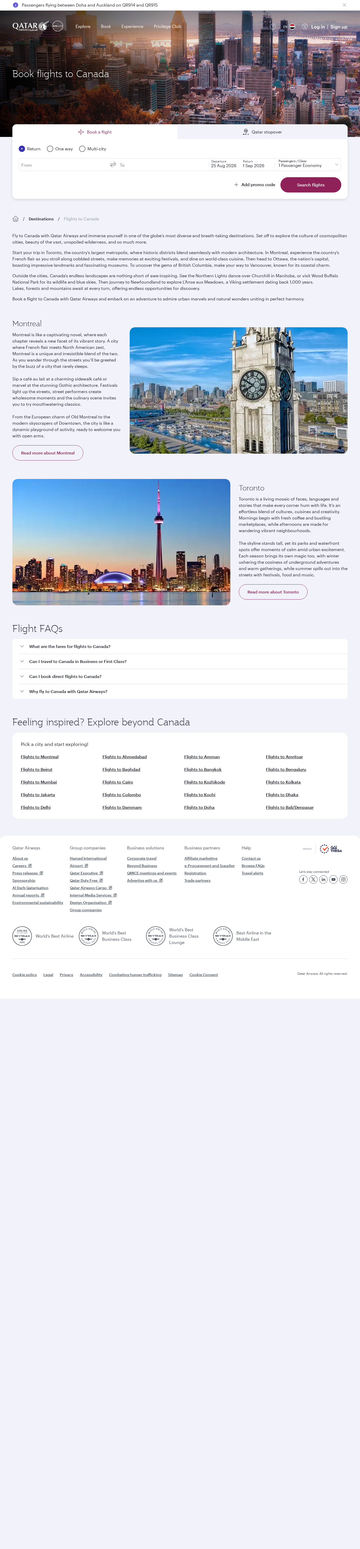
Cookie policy (24, 974)
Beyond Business (142, 865)
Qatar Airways (26, 847)
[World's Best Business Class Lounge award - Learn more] (156, 936)
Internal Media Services (90, 895)
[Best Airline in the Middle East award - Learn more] (223, 936)
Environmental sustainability (37, 902)
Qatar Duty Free (84, 880)
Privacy (66, 974)
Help (246, 847)
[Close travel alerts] (344, 5)
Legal (48, 974)
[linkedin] (323, 879)
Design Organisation (88, 902)
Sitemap (175, 974)
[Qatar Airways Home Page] (31, 26)
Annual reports (25, 895)
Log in (318, 26)
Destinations (41, 218)
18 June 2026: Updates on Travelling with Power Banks (76, 5)
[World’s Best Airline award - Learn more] (22, 936)
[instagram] (343, 879)
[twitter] (313, 879)
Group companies (88, 847)
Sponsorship (23, 880)
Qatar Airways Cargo (88, 887)
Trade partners (197, 880)
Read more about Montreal (48, 452)
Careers (19, 865)
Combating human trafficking (135, 974)
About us (20, 858)
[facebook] (303, 879)
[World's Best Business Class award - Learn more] (88, 936)
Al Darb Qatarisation (30, 887)
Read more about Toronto (273, 591)
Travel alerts (252, 873)
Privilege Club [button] (167, 26)
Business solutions (145, 847)
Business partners (202, 847)
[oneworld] (57, 26)
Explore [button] (83, 26)
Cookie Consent (203, 974)
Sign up (338, 26)
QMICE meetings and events (152, 873)
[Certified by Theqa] (322, 851)
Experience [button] (132, 26)
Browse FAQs (253, 865)
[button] (183, 646)
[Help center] (273, 26)
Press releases (25, 873)
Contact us (251, 858)
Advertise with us (142, 880)
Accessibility (91, 974)
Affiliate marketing (200, 858)
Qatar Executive (84, 873)
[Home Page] (15, 219)
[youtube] (333, 879)
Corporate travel (142, 858)
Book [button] (106, 26)
